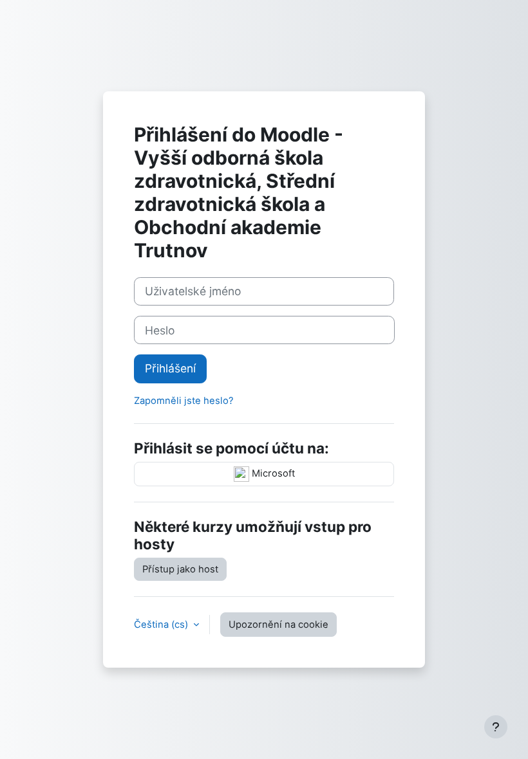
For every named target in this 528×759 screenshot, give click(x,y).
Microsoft (272, 473)
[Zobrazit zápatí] (495, 726)
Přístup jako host (180, 569)
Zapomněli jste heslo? (184, 401)
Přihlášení (170, 368)
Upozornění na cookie (278, 624)
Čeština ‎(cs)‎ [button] (162, 624)
